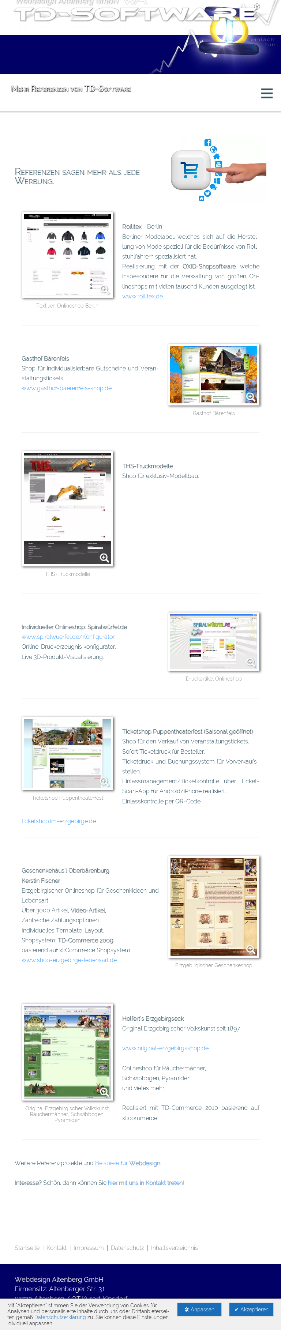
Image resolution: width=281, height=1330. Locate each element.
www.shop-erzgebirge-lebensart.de (69, 960)
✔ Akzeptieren (252, 1309)
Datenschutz (127, 1247)
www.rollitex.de (142, 296)
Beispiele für (127, 1163)
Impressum (89, 1247)
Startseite (27, 1247)
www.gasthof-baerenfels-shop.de (67, 388)
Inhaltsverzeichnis (174, 1247)
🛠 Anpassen (199, 1309)
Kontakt (56, 1247)
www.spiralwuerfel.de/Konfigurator (68, 636)
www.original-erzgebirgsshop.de (165, 1048)
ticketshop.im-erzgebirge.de (59, 821)
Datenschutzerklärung (60, 1317)
